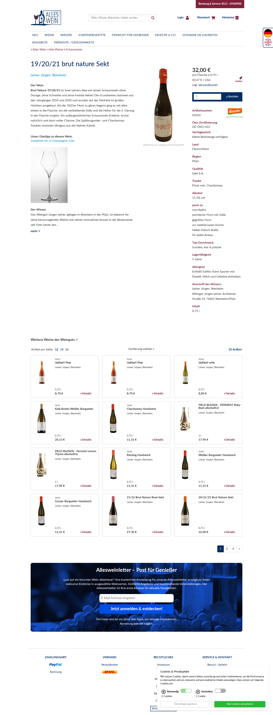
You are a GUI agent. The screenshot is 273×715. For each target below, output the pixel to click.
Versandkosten (208, 84)
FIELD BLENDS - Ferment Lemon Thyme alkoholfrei (75, 453)
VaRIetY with (207, 362)
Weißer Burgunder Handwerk (217, 455)
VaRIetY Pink (63, 362)
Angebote (40, 42)
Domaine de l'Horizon (200, 35)
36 (67, 349)
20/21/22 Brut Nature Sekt (216, 497)
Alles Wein (39, 49)
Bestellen (233, 96)
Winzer (66, 35)
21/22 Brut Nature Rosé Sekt (145, 497)
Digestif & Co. (165, 35)
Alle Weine (56, 49)
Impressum (163, 665)
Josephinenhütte (92, 35)
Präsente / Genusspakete (74, 42)
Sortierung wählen (140, 348)
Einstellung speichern (186, 704)
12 (57, 349)
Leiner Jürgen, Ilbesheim (48, 75)
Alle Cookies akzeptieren (240, 704)
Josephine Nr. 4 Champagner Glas (52, 140)
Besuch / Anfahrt (217, 665)
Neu (35, 35)
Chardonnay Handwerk (141, 409)
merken (238, 81)
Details (86, 393)
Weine (49, 35)
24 (62, 349)
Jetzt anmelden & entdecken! (136, 609)
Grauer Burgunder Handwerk (73, 501)
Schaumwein (74, 49)
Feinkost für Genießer (130, 35)
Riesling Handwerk (139, 455)
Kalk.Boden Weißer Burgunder (74, 409)
